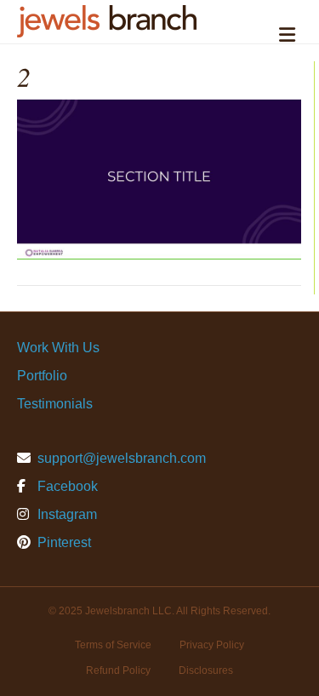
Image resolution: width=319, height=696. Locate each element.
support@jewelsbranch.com (121, 458)
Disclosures (206, 670)
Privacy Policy (211, 645)
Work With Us (58, 347)
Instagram (65, 514)
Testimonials (55, 403)
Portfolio (42, 375)
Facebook (66, 486)
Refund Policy (118, 670)
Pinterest (62, 542)
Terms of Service (113, 645)
